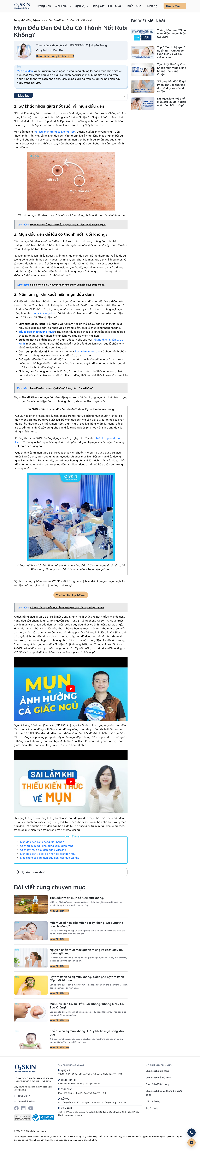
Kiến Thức (134, 6)
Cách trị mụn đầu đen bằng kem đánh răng (46, 845)
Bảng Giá (98, 6)
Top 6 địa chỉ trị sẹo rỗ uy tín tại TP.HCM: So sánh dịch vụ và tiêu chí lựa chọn (171, 52)
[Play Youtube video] (71, 689)
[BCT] (42, 1117)
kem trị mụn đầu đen (88, 351)
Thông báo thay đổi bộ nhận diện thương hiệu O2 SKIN (171, 33)
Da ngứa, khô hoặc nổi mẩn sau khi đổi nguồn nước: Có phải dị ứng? (171, 102)
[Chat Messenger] (191, 1142)
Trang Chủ (44, 6)
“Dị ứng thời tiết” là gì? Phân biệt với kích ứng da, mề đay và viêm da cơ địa (171, 86)
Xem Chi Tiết (57, 910)
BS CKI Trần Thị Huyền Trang (88, 45)
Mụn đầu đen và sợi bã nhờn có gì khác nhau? (48, 853)
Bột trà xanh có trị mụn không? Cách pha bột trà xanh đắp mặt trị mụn (87, 978)
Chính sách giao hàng (157, 1070)
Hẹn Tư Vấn (173, 5)
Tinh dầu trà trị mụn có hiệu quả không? (77, 898)
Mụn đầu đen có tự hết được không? (42, 842)
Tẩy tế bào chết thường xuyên (37, 331)
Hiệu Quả (114, 6)
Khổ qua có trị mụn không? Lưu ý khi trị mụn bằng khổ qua (87, 1032)
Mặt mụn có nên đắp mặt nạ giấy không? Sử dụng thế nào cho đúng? (86, 924)
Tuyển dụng (152, 1108)
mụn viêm (38, 313)
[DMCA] (22, 1117)
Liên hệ (152, 6)
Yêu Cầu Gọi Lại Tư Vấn (71, 595)
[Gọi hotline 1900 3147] (191, 1132)
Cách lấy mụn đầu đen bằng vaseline (43, 849)
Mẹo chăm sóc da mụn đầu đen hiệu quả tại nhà (49, 857)
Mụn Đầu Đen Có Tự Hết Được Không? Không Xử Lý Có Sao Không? (87, 1005)
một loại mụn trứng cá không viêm (54, 131)
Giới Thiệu (61, 6)
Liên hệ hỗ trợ (153, 1101)
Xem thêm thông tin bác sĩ (53, 56)
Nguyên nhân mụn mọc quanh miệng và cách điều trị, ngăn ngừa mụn (86, 951)
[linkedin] (23, 1108)
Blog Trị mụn (34, 20)
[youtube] (31, 1108)
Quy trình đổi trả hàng (158, 1084)
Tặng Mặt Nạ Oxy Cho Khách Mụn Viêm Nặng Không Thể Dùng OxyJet (171, 69)
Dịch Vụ (80, 6)
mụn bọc (50, 313)
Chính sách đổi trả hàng (158, 1077)
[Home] (25, 1068)
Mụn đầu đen (25, 71)
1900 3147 (24, 1095)
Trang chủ (19, 20)
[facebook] (16, 1108)
